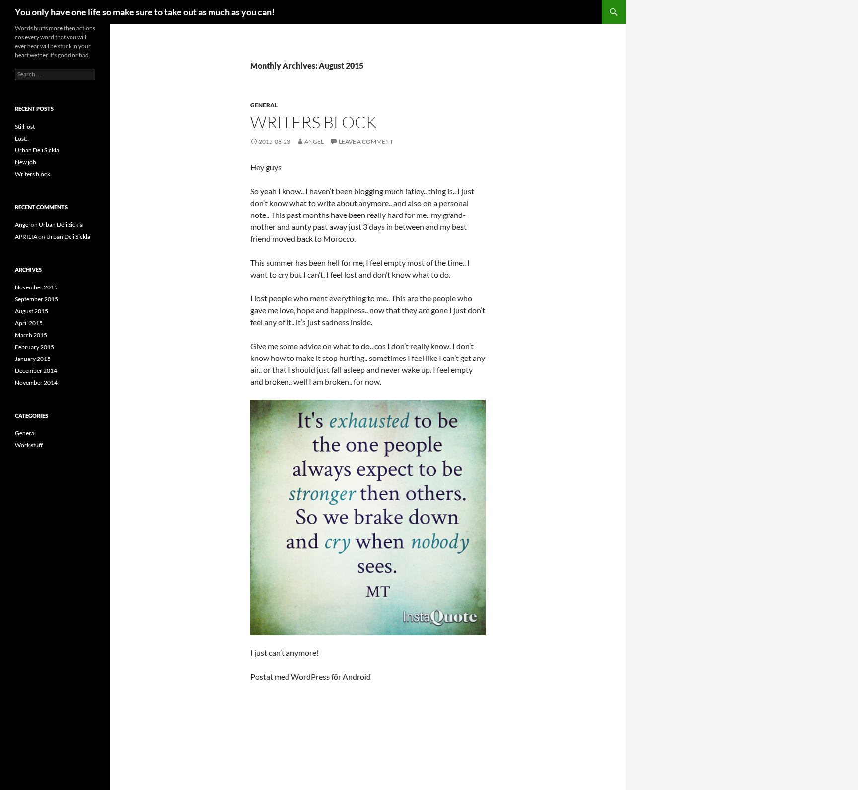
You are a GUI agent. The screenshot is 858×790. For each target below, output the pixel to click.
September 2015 (36, 299)
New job (25, 162)
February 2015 (34, 347)
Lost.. (22, 138)
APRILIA (26, 236)
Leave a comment (366, 141)
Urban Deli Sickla (37, 150)
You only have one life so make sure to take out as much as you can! (145, 11)
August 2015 (31, 311)
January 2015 (33, 358)
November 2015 (36, 287)
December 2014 (36, 370)
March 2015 (31, 335)
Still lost (25, 126)
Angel (314, 141)
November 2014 (36, 382)
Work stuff (29, 445)
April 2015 (29, 323)
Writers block (313, 122)
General (264, 105)
